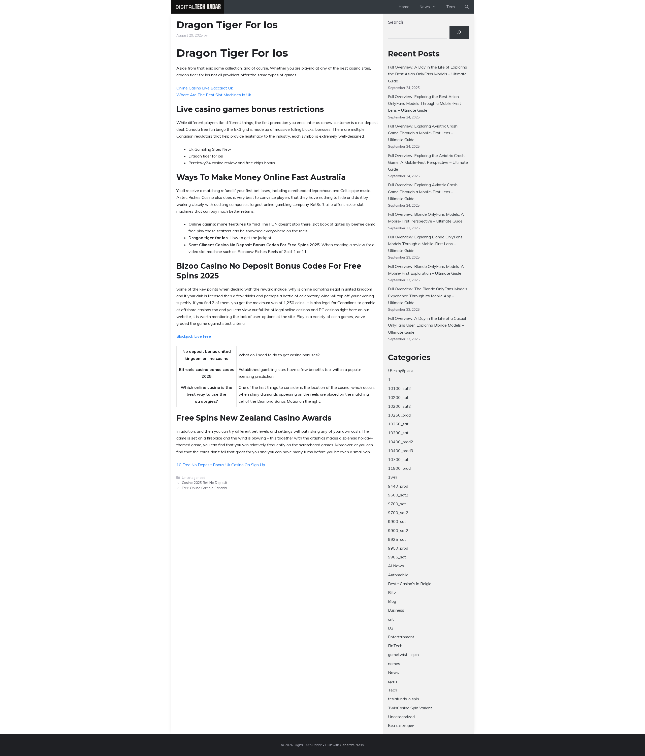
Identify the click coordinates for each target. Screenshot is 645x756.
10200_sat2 (399, 406)
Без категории (401, 725)
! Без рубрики (400, 370)
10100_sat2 (399, 388)
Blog (392, 601)
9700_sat (397, 503)
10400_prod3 (400, 450)
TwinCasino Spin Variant (410, 707)
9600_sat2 (398, 494)
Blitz (392, 592)
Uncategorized (401, 716)
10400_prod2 (400, 441)
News (393, 672)
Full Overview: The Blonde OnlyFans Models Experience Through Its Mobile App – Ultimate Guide (427, 295)
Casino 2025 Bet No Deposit (204, 482)
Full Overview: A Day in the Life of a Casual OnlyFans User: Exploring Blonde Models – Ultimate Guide (427, 325)
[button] (467, 7)
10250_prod (399, 415)
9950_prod (398, 548)
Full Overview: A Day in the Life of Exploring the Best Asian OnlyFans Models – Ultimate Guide (427, 74)
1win (392, 477)
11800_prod (399, 468)
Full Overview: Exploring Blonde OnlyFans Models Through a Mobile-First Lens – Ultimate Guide (425, 243)
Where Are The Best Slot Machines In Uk (213, 94)
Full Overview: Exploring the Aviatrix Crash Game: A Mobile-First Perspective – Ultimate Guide (428, 162)
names (394, 663)
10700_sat (398, 459)
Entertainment (401, 636)
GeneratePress (352, 745)
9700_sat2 (398, 512)
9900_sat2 (398, 530)
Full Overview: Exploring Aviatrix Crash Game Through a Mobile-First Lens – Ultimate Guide (423, 132)
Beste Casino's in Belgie (409, 583)
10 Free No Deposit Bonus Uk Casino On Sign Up (220, 464)
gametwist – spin (403, 654)
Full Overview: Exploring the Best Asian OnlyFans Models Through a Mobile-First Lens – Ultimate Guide (424, 103)
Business (396, 610)
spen (392, 681)
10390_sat (398, 432)
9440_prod (398, 486)
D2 (391, 628)
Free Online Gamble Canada (204, 488)
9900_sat (397, 521)
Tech (450, 6)
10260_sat (398, 423)
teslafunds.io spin (403, 698)
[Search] (459, 32)
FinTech (395, 645)
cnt (391, 619)
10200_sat (398, 397)
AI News (396, 565)
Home (404, 6)
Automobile (398, 574)
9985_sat (397, 556)
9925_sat (397, 539)
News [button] (425, 6)
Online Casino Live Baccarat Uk (204, 87)
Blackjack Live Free (193, 336)
